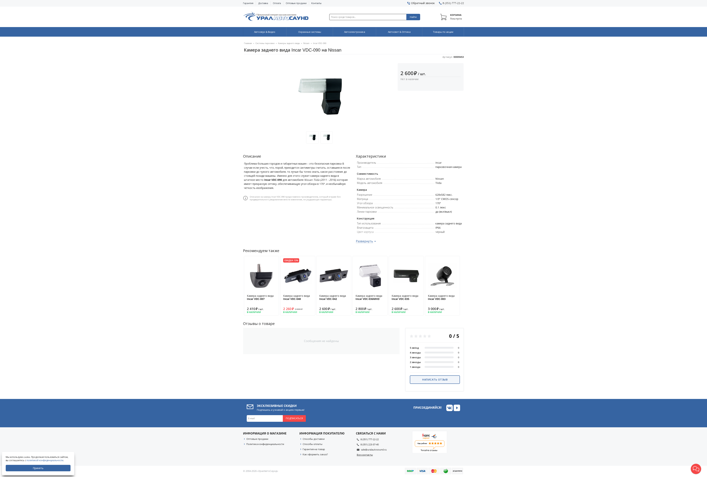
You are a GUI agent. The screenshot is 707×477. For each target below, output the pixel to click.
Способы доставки (314, 439)
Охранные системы (309, 32)
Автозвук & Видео (264, 32)
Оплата (277, 3)
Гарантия (248, 3)
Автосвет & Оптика (399, 32)
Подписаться (294, 418)
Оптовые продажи (296, 3)
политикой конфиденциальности (45, 460)
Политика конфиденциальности (265, 444)
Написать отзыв (435, 379)
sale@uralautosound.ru (374, 449)
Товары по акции (443, 32)
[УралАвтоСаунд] (275, 17)
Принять (38, 468)
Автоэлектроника (354, 32)
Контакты (316, 3)
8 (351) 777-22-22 (369, 439)
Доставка (263, 3)
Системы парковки (265, 43)
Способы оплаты (312, 444)
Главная (248, 43)
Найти (413, 17)
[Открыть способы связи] (696, 469)
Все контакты (365, 454)
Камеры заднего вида (289, 43)
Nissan (306, 43)
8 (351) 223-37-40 (369, 444)
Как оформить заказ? (315, 454)
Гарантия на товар (314, 449)
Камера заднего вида (260, 297)
